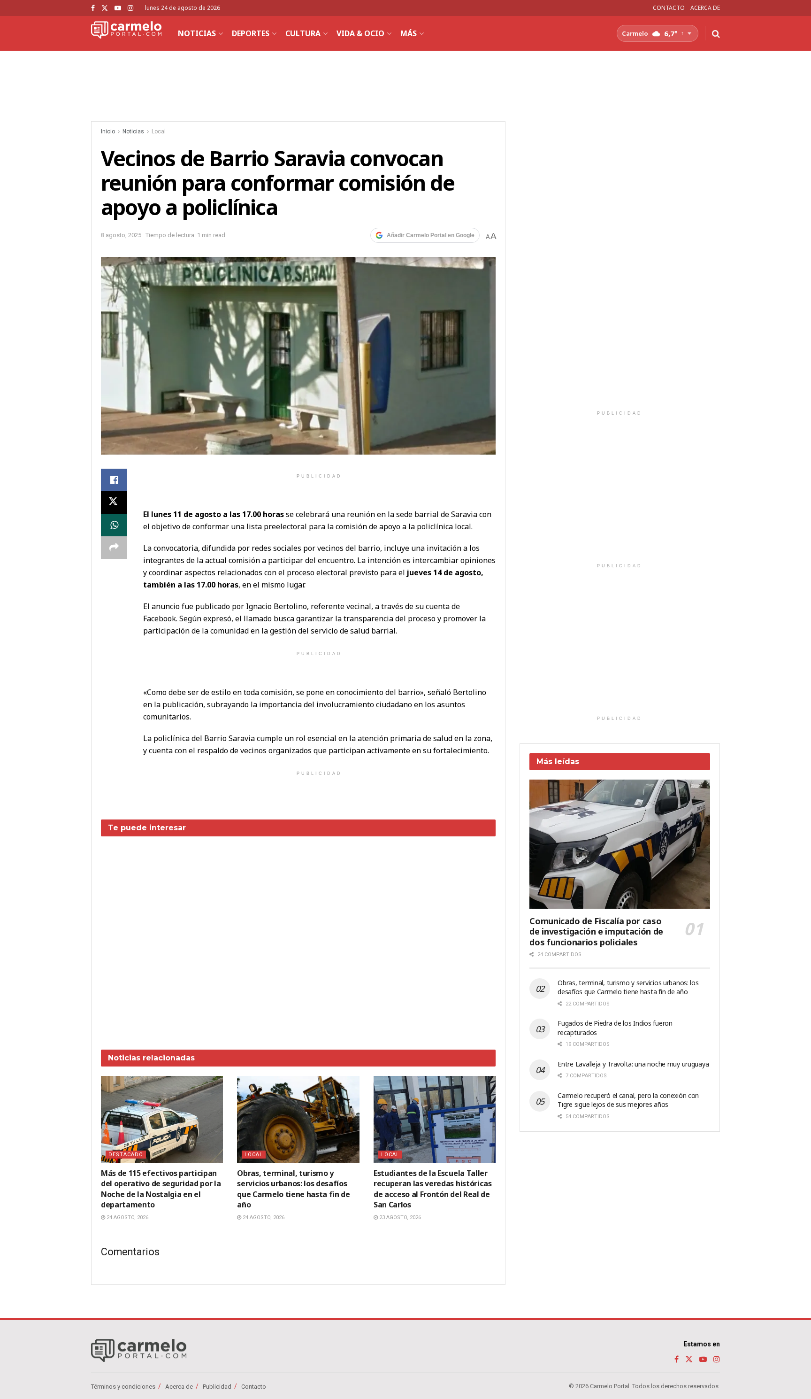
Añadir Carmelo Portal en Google (430, 235)
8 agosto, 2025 (121, 235)
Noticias (197, 33)
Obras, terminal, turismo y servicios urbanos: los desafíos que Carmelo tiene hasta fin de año (293, 1189)
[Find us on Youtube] (118, 8)
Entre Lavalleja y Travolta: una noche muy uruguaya (633, 1063)
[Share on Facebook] (114, 480)
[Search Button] (716, 33)
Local (159, 131)
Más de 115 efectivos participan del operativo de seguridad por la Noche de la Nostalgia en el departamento (161, 1189)
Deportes (250, 33)
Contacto (253, 1386)
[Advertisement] (298, 936)
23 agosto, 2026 (399, 1217)
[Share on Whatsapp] (114, 525)
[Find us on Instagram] (130, 8)
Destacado (125, 1155)
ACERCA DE (705, 8)
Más (408, 33)
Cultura (303, 33)
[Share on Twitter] (114, 502)
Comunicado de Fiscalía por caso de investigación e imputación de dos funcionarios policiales (596, 931)
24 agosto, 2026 (126, 1217)
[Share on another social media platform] (114, 547)
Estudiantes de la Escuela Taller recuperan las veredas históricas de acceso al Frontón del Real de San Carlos (433, 1189)
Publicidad (217, 1386)
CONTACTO (669, 8)
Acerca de (179, 1386)
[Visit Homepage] (126, 33)
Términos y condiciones (123, 1386)
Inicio (108, 131)
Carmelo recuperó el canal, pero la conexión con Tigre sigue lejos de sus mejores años (628, 1100)
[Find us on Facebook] (93, 8)
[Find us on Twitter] (104, 8)
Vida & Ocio (360, 33)
